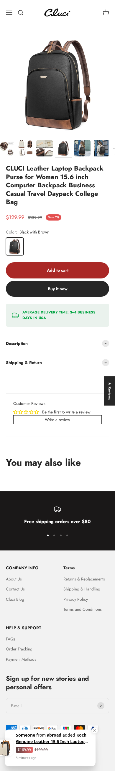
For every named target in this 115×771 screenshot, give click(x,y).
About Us (14, 579)
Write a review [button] (57, 420)
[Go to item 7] (25, 149)
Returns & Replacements (84, 579)
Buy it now (58, 289)
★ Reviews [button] (109, 391)
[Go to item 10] (82, 149)
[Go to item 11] (101, 149)
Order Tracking (19, 649)
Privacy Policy (75, 599)
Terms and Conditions (82, 609)
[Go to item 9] (63, 149)
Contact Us (15, 589)
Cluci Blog (15, 599)
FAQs (10, 639)
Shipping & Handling (81, 589)
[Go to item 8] (44, 149)
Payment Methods (21, 659)
